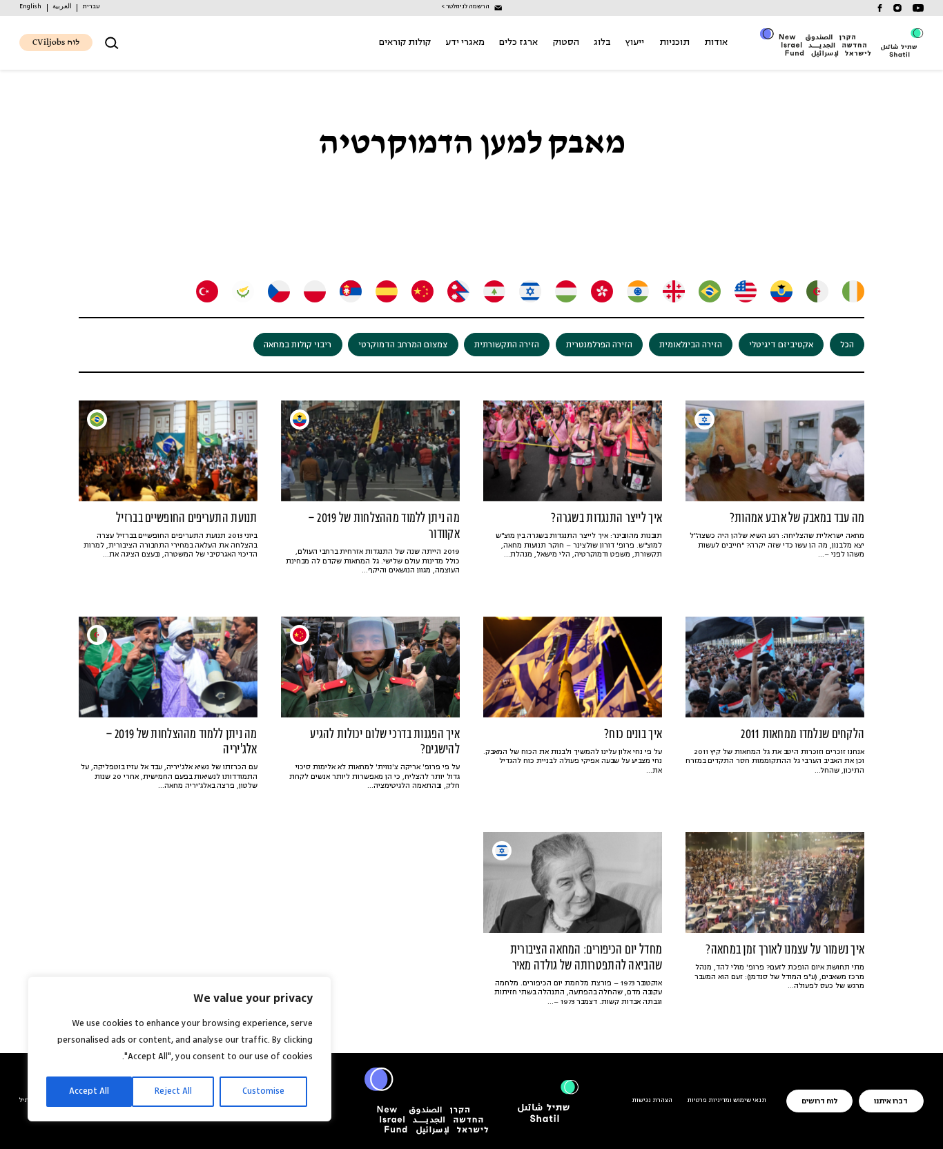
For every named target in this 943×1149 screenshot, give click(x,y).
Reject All (173, 1091)
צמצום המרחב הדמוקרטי (402, 345)
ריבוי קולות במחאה (297, 345)
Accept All (89, 1091)
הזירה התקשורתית (506, 345)
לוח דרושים (819, 1101)
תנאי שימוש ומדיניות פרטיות (726, 1101)
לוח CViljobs (55, 42)
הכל (847, 345)
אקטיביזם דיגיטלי (781, 345)
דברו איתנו (891, 1101)
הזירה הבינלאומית (690, 345)
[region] (179, 1048)
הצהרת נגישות (652, 1101)
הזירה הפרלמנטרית (599, 345)
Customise (263, 1091)
